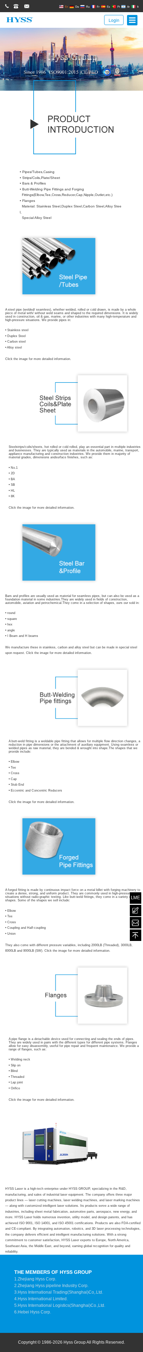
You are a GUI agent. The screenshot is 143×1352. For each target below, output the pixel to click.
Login (114, 20)
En (66, 6)
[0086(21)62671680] (8, 5)
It (137, 6)
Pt (118, 6)
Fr (98, 6)
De (77, 6)
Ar (128, 6)
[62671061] (17, 5)
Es (108, 6)
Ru (88, 6)
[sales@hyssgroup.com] (26, 5)
